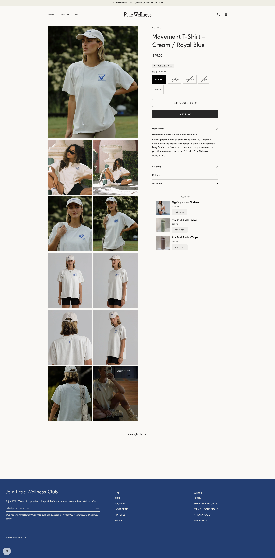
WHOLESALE (200, 521)
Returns (156, 175)
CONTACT (199, 498)
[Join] (95, 508)
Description (158, 128)
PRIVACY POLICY (203, 515)
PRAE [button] (117, 493)
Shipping (156, 166)
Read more (158, 155)
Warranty (157, 183)
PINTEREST (121, 515)
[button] (52, 14)
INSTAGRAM (121, 509)
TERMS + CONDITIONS (206, 509)
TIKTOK (119, 521)
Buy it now (185, 114)
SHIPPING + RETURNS (205, 504)
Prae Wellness (157, 28)
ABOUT (119, 498)
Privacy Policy (68, 515)
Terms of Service (89, 515)
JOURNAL (120, 504)
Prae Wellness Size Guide (163, 66)
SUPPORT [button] (198, 493)
